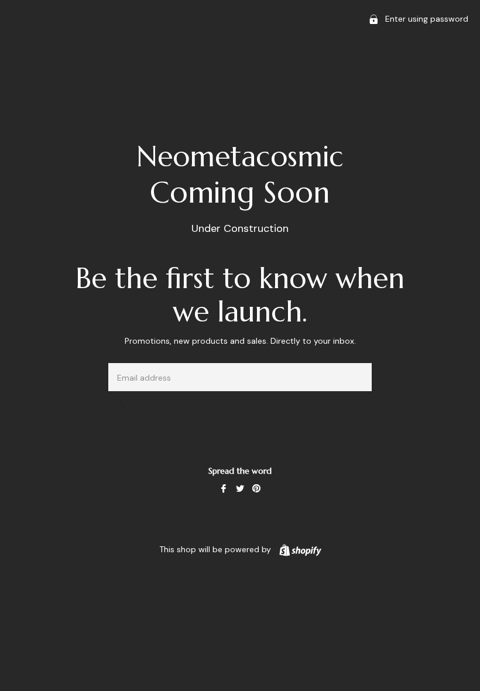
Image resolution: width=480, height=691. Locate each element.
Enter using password (425, 18)
